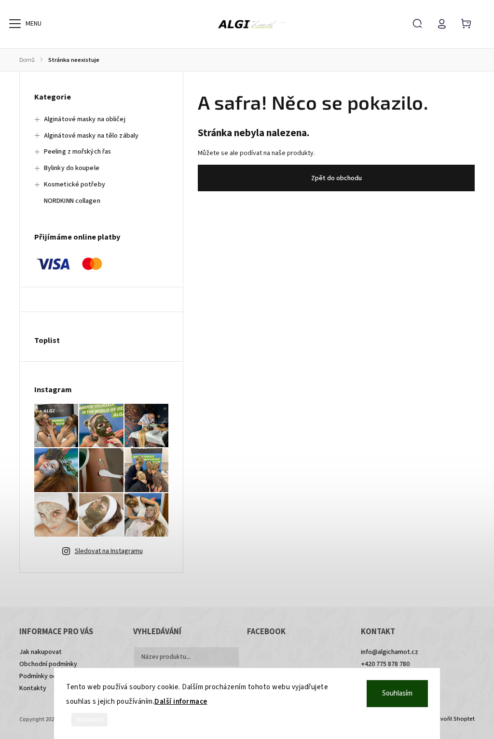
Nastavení (89, 719)
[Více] (15, 23)
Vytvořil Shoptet (453, 718)
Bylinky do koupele (71, 168)
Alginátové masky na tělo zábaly (91, 136)
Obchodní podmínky (48, 664)
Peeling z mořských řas (77, 151)
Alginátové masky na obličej (84, 119)
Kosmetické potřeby (74, 184)
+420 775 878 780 (385, 664)
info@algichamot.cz (389, 652)
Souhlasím (397, 693)
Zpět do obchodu (336, 178)
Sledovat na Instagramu (109, 551)
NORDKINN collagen (72, 201)
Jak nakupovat (40, 652)
